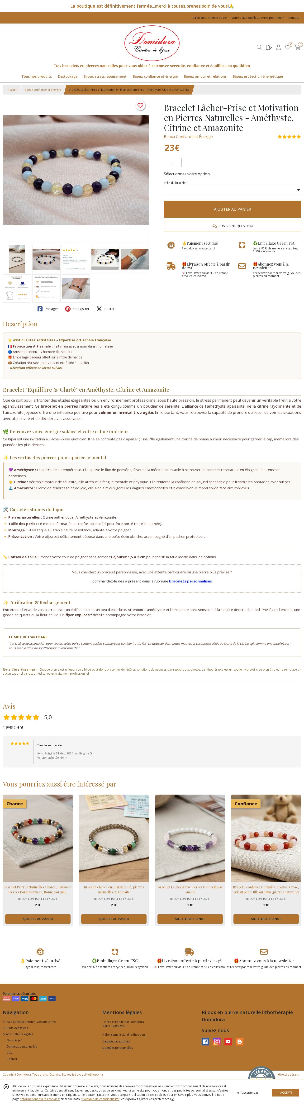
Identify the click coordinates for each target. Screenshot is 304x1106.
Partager (51, 308)
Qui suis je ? (14, 1040)
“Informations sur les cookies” (40, 1099)
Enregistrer (80, 308)
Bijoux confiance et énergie (43, 90)
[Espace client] (278, 47)
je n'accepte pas (247, 1093)
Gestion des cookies (116, 1041)
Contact (293, 18)
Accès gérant (289, 1075)
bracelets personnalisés (190, 581)
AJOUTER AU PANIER (232, 209)
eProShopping (93, 1075)
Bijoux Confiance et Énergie (188, 136)
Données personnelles (22, 1046)
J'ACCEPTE (285, 1093)
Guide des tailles (16, 1028)
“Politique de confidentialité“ (100, 1099)
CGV (9, 1053)
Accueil (12, 90)
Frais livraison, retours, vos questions (30, 1022)
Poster (108, 308)
